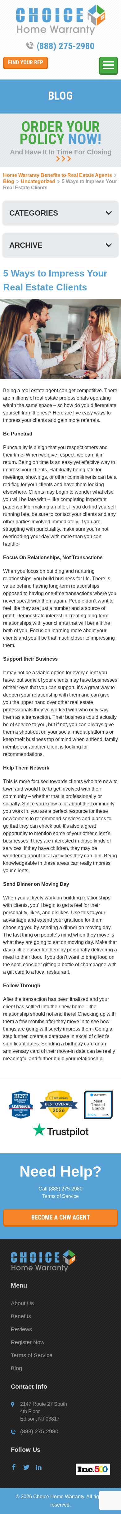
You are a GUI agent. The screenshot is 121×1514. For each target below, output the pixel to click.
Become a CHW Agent (60, 1217)
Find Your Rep (25, 62)
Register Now (27, 1342)
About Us (22, 1303)
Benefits (21, 1316)
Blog (16, 1368)
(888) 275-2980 (66, 46)
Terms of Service (60, 1196)
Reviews (21, 1329)
